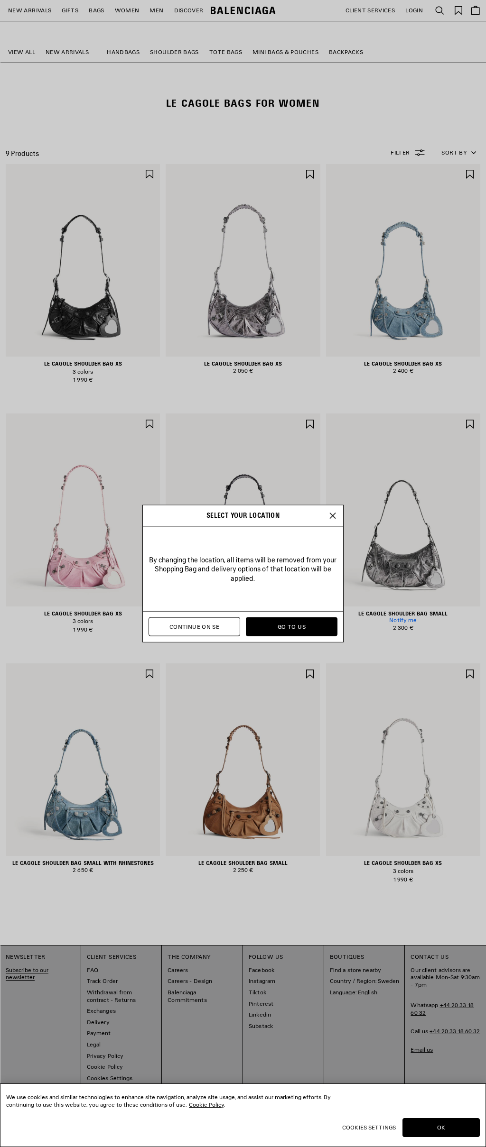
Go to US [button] (292, 626)
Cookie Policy (206, 1104)
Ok (441, 1127)
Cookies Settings (369, 1127)
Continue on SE (194, 626)
